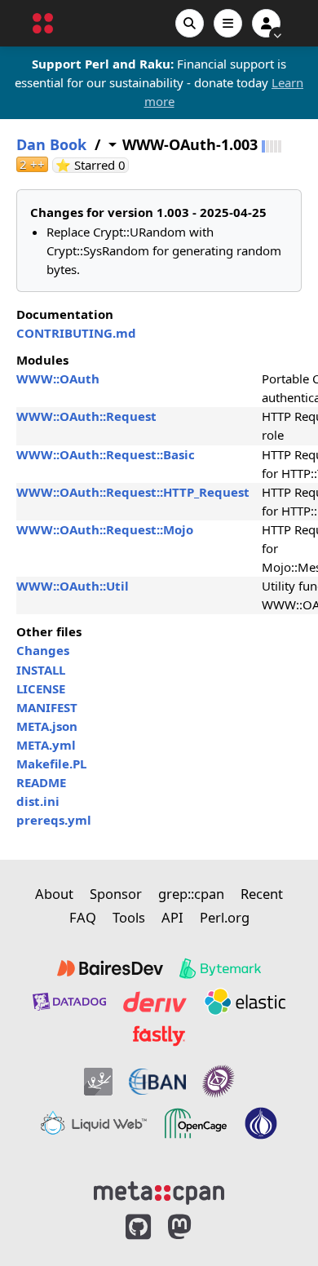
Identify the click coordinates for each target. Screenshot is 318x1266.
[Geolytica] (98, 1081)
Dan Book (51, 144)
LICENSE (40, 688)
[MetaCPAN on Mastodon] (195, 1227)
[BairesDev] (110, 968)
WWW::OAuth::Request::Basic (105, 454)
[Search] (189, 23)
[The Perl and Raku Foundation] (261, 1123)
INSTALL (40, 670)
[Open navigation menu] (228, 23)
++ (32, 164)
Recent (262, 893)
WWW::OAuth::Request (86, 416)
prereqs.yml (53, 820)
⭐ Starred (92, 165)
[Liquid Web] (94, 1123)
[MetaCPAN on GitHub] (138, 1227)
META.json (46, 726)
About (54, 893)
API (172, 917)
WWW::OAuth (57, 378)
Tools (129, 917)
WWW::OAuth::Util (72, 586)
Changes (42, 650)
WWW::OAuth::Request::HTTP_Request (133, 492)
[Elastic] (244, 1002)
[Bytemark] (220, 968)
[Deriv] (155, 1002)
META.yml (46, 745)
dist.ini (38, 801)
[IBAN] (157, 1081)
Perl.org (225, 917)
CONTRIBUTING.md (76, 333)
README (41, 782)
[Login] (266, 23)
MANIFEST (46, 707)
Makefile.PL (51, 763)
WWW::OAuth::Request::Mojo (104, 529)
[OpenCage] (195, 1123)
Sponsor (116, 893)
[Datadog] (69, 1002)
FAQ (82, 917)
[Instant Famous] (218, 1081)
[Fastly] (159, 1036)
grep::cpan (191, 893)
